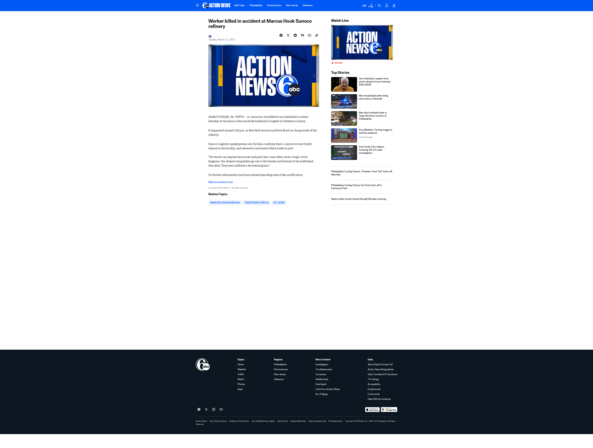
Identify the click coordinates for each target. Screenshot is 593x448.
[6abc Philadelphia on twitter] (206, 409)
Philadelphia (256, 5)
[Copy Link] (316, 35)
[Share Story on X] (288, 35)
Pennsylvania (274, 5)
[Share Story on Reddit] (295, 35)
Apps (240, 389)
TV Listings (373, 379)
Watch (241, 379)
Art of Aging (321, 394)
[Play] (362, 42)
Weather (242, 369)
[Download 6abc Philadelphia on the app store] (372, 409)
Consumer (320, 374)
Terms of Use (282, 421)
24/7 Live (239, 5)
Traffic (241, 374)
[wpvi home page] (203, 364)
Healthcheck (321, 379)
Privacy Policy (201, 421)
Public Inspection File (317, 421)
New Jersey (292, 5)
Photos (241, 384)
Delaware (307, 5)
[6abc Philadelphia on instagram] (214, 409)
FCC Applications (335, 421)
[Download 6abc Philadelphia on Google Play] (389, 409)
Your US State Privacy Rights (263, 421)
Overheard (320, 384)
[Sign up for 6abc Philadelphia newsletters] (221, 409)
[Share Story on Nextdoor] (302, 35)
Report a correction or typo (220, 181)
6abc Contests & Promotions (382, 374)
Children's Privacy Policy (239, 421)
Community (374, 394)
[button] (197, 5)
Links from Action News (327, 389)
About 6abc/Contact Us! (380, 364)
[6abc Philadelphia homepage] (216, 5)
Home (241, 364)
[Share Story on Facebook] (281, 35)
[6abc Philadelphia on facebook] (199, 409)
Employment (374, 389)
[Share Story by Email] (309, 35)
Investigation (321, 364)
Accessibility (374, 384)
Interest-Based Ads (298, 421)
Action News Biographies (380, 369)
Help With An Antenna (379, 399)
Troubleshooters (323, 369)
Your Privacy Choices (218, 421)
